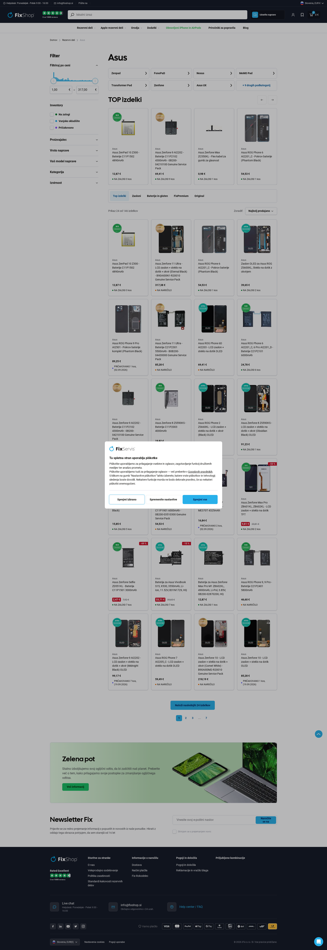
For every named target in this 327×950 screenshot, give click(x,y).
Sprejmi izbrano (126, 499)
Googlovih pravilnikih (200, 471)
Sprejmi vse (200, 499)
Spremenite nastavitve (163, 499)
